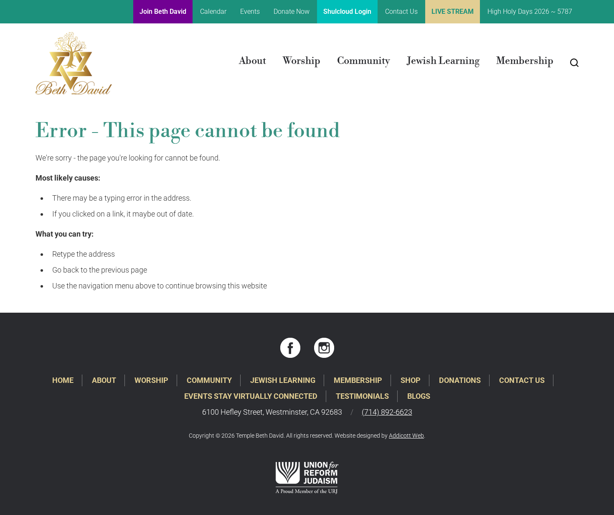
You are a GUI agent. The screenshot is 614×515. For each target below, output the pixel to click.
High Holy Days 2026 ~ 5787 (529, 11)
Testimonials (362, 396)
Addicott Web (406, 435)
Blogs (418, 396)
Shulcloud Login (347, 11)
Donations (460, 380)
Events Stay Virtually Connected (250, 396)
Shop (411, 380)
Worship (301, 61)
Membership (524, 61)
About (252, 61)
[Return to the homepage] (74, 63)
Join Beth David (163, 11)
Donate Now (292, 11)
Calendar (213, 11)
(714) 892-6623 (387, 412)
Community (363, 61)
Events (250, 11)
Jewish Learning (443, 61)
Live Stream (452, 11)
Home (63, 380)
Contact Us (401, 11)
